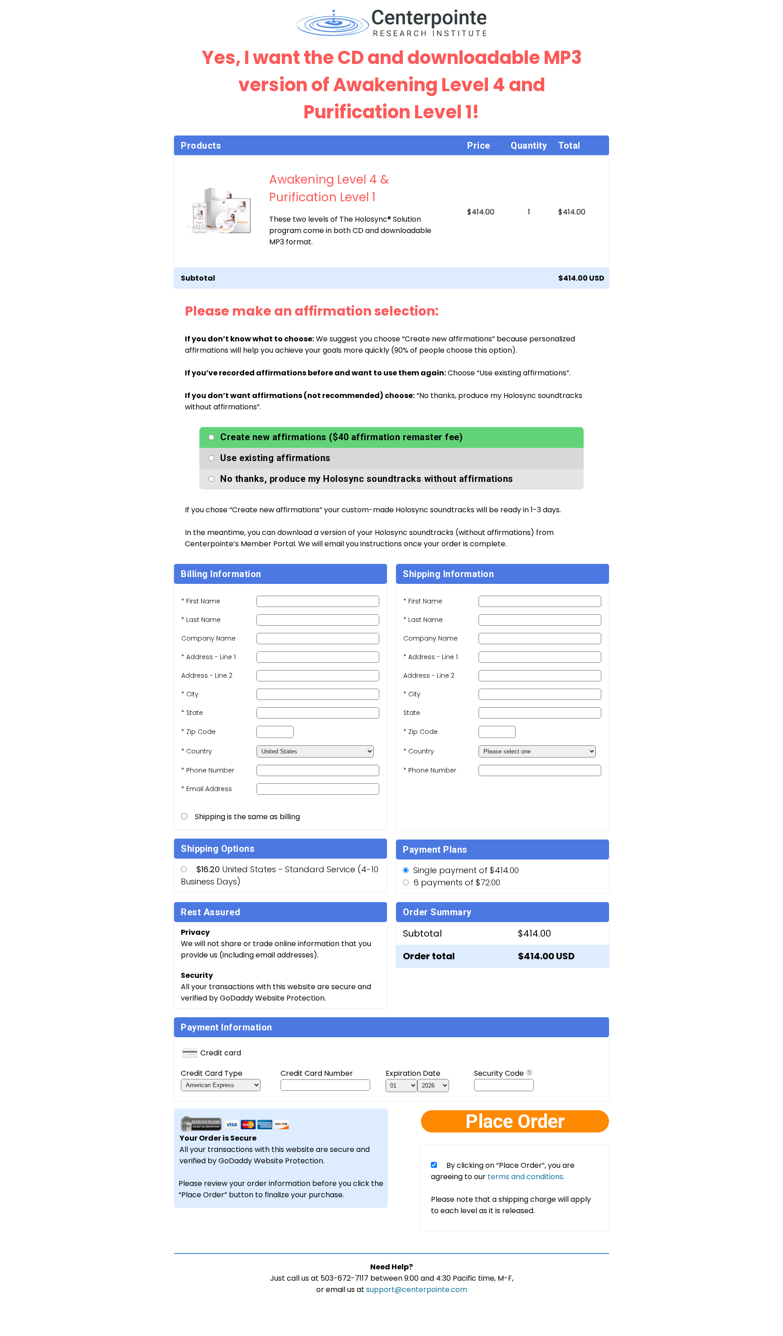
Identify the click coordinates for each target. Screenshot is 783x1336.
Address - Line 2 (206, 675)
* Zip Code (198, 731)
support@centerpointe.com (416, 1289)
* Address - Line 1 (208, 656)
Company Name (208, 638)
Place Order (515, 1121)
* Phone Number (429, 770)
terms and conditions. (525, 1176)
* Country (196, 751)
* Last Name (201, 619)
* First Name (200, 601)
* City (189, 694)
